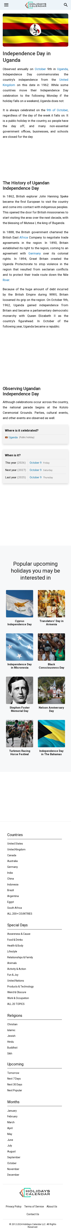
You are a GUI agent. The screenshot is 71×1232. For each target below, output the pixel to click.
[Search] (66, 5)
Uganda (62, 69)
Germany (34, 253)
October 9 (36, 462)
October (40, 69)
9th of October (57, 110)
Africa (23, 237)
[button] (6, 5)
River (6, 280)
